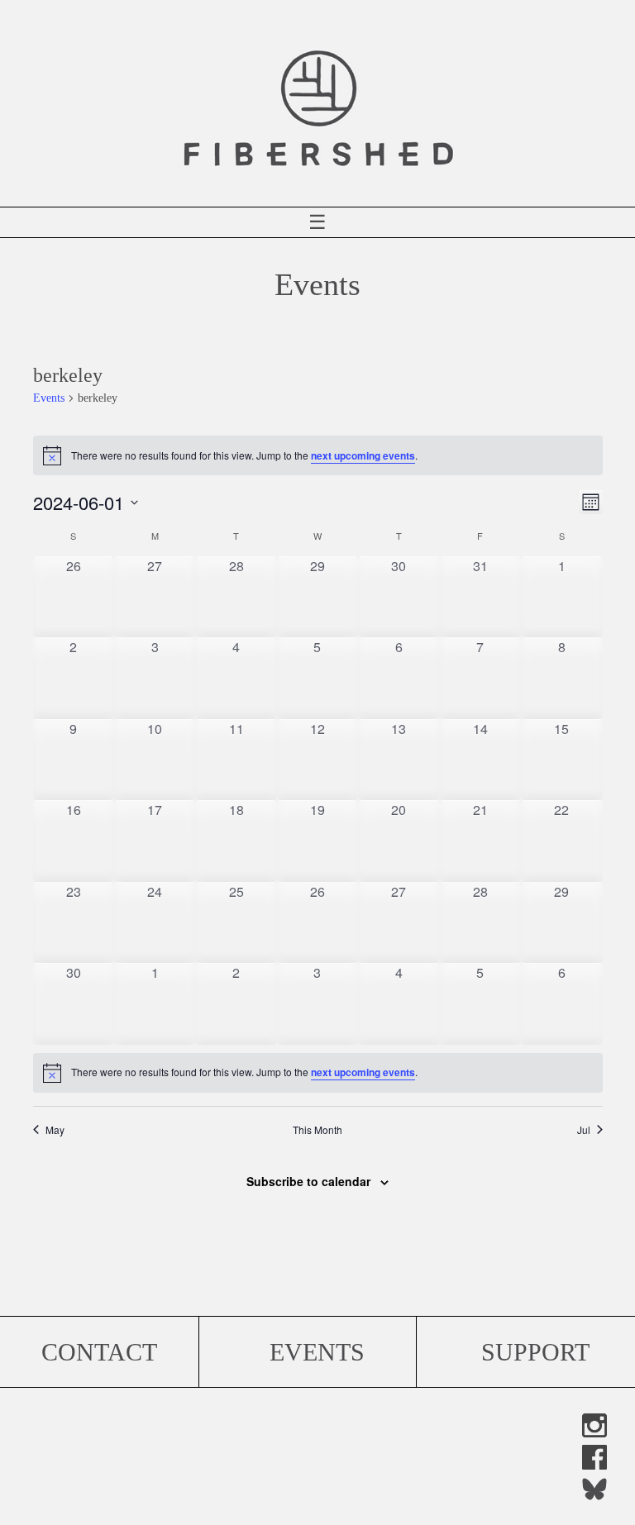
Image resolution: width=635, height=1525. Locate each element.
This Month (317, 1130)
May (54, 1130)
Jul (583, 1130)
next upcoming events (363, 455)
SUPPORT (535, 1351)
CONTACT (99, 1351)
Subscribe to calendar (308, 1181)
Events (48, 398)
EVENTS (317, 1351)
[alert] (318, 1073)
